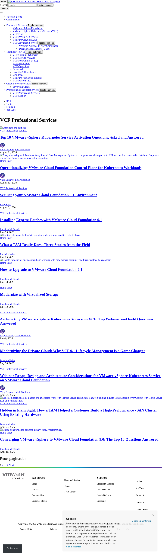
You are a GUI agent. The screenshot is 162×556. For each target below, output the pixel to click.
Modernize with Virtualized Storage (29, 294)
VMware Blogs (14, 16)
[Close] (153, 515)
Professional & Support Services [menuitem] (22, 89)
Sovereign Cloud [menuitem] (21, 86)
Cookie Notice (73, 546)
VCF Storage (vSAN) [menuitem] (24, 57)
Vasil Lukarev (7, 149)
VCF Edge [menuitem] (18, 34)
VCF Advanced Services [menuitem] (25, 42)
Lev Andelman (22, 149)
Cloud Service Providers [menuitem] (18, 83)
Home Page (6, 161)
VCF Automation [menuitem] (21, 63)
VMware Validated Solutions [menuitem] (27, 77)
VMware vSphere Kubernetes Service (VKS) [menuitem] (35, 31)
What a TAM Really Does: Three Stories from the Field (45, 245)
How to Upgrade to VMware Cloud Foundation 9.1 (41, 269)
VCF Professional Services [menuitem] (26, 93)
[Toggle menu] (1, 12)
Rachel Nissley (7, 254)
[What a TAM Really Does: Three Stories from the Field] (40, 235)
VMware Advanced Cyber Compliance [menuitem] (38, 46)
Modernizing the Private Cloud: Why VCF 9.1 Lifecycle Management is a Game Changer (72, 351)
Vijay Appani (6, 335)
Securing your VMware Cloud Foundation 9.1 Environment (48, 195)
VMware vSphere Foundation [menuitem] (28, 28)
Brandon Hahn (7, 360)
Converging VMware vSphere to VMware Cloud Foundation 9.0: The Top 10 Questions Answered (79, 439)
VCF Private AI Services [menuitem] (25, 36)
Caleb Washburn (23, 335)
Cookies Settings (141, 521)
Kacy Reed (5, 204)
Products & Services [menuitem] (16, 25)
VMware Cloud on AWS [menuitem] (25, 39)
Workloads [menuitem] (18, 75)
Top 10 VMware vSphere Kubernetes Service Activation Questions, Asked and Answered (71, 137)
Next (11, 465)
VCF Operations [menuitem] (21, 66)
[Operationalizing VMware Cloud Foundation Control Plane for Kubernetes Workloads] (81, 158)
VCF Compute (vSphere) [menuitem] (25, 55)
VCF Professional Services (13, 130)
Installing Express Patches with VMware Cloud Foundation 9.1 (51, 220)
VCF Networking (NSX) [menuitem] (25, 60)
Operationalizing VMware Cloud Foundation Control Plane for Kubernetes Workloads (70, 168)
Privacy (53, 529)
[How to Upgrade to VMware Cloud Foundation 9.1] (55, 260)
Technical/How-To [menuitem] (15, 51)
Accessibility (25, 529)
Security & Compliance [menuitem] (24, 72)
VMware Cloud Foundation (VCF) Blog (40, 1)
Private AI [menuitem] (18, 69)
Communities (13, 19)
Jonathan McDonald (10, 229)
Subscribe (12, 548)
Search (3, 4)
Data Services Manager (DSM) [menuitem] (34, 48)
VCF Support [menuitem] (19, 95)
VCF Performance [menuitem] (22, 80)
